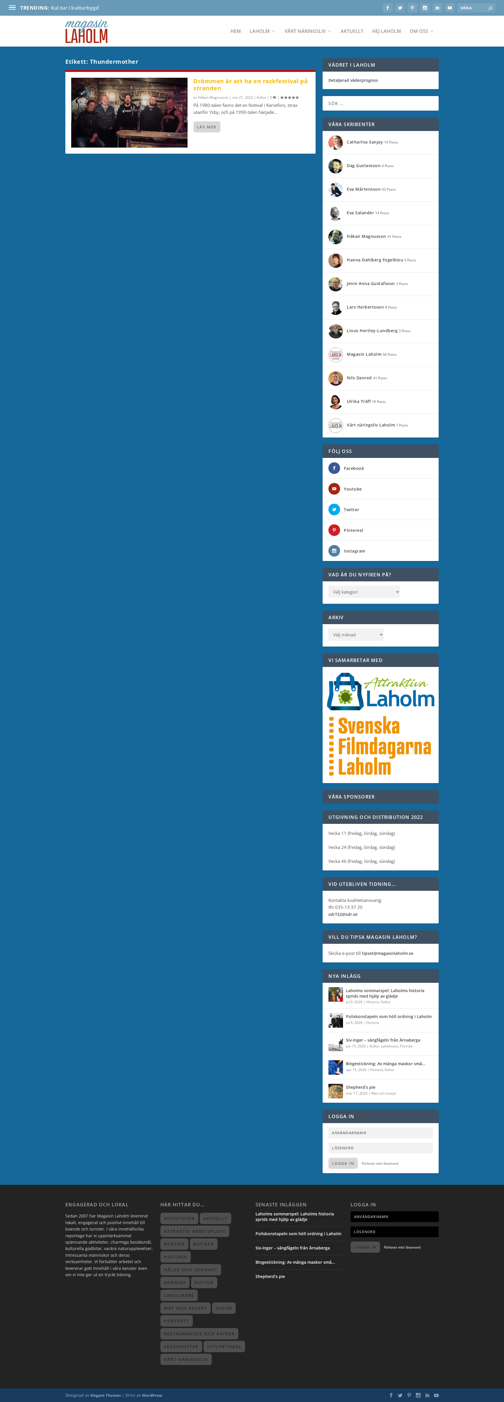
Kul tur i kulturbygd (75, 7)
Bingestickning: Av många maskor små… (385, 1063)
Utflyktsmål (224, 1346)
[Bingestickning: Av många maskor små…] (335, 1067)
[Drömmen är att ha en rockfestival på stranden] (129, 112)
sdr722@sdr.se (343, 914)
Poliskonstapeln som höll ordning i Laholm (389, 1016)
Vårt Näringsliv (186, 1359)
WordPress (152, 1395)
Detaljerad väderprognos (353, 80)
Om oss (419, 31)
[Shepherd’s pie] (335, 1091)
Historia (372, 1001)
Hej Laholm (386, 31)
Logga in (343, 1163)
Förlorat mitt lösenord (380, 1163)
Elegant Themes (105, 1395)
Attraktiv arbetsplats (195, 1231)
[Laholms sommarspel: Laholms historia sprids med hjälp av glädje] (335, 994)
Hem (235, 31)
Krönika (175, 1282)
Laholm (260, 31)
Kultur (261, 97)
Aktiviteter (179, 1218)
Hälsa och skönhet (191, 1269)
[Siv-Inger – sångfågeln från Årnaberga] (335, 1044)
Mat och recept (383, 1093)
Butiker (203, 1244)
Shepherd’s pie (360, 1087)
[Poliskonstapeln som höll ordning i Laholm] (335, 1020)
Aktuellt (352, 31)
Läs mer (206, 127)
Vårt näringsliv (305, 31)
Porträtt (406, 1046)
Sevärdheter (181, 1346)
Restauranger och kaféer (199, 1333)
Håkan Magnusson (213, 97)
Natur (224, 1308)
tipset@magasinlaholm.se (387, 953)
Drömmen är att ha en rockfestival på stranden (250, 84)
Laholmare (389, 1046)
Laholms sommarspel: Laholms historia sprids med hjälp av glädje (385, 993)
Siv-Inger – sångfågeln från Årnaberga (383, 1040)
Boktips (174, 1244)
